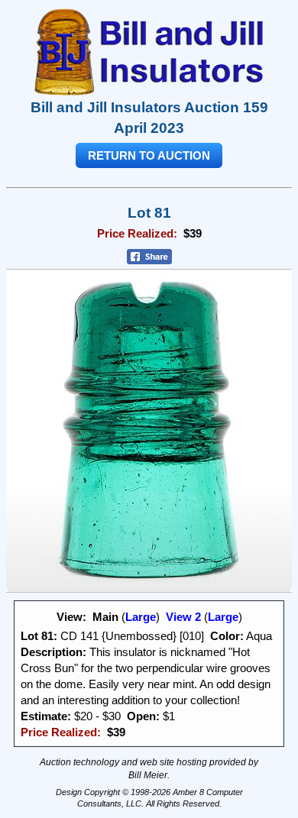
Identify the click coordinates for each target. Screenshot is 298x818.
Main (105, 616)
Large (140, 616)
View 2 (183, 616)
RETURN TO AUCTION (149, 155)
